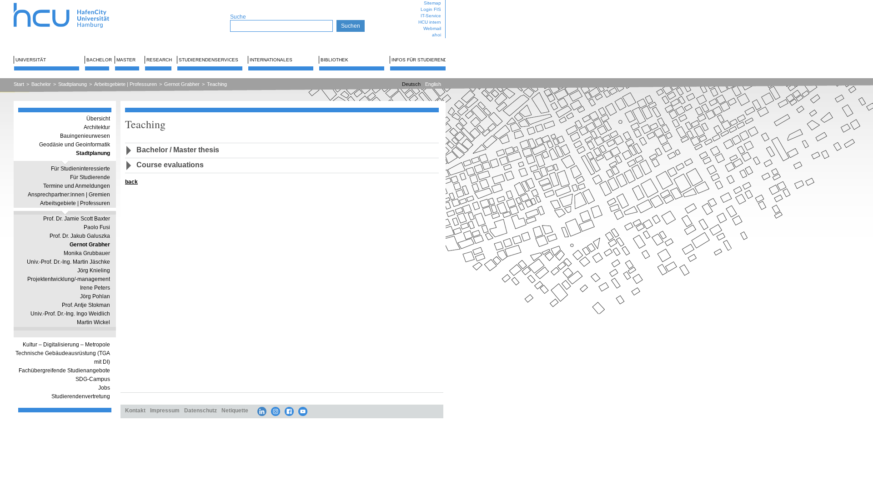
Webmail (432, 28)
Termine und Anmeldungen (76, 186)
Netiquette (234, 410)
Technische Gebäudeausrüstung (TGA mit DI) (62, 357)
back (131, 182)
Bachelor (99, 59)
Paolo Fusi (97, 227)
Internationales (271, 59)
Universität (30, 59)
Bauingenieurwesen (85, 136)
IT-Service (431, 15)
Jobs (104, 388)
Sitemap (432, 2)
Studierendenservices (208, 59)
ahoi (436, 34)
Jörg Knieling (93, 270)
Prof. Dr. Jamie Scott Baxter (76, 218)
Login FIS (431, 9)
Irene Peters (95, 288)
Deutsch (411, 84)
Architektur (97, 127)
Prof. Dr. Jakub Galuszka (80, 236)
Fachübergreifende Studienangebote (64, 370)
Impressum (165, 410)
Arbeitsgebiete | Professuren (125, 84)
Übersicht (98, 118)
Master (125, 59)
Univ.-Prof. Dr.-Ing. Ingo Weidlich (70, 314)
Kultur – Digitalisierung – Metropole (66, 344)
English (433, 84)
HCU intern (429, 22)
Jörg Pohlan (95, 296)
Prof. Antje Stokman (86, 305)
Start (19, 84)
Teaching (217, 84)
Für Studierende (90, 177)
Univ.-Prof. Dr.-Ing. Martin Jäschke (68, 262)
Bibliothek (334, 59)
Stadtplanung (72, 84)
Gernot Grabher (182, 84)
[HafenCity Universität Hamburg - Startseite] (69, 3)
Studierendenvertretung (80, 396)
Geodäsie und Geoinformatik (74, 144)
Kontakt (135, 410)
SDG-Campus (92, 379)
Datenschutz (200, 410)
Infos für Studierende (420, 59)
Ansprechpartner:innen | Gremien (69, 194)
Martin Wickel (93, 322)
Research (159, 59)
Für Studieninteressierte (80, 168)
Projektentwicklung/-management (68, 279)
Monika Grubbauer (87, 253)
